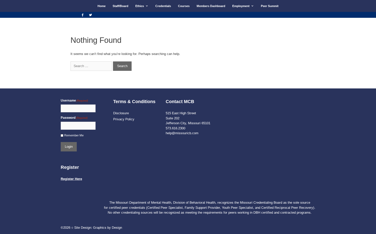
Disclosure (121, 113)
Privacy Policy (123, 119)
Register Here (71, 179)
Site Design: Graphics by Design (98, 228)
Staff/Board (120, 6)
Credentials (163, 6)
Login (69, 146)
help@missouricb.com (182, 133)
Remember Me (74, 135)
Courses (184, 6)
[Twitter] (90, 15)
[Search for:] (91, 66)
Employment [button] (240, 6)
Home (102, 6)
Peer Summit (269, 6)
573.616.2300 (175, 128)
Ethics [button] (139, 6)
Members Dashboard (211, 6)
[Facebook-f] (82, 15)
